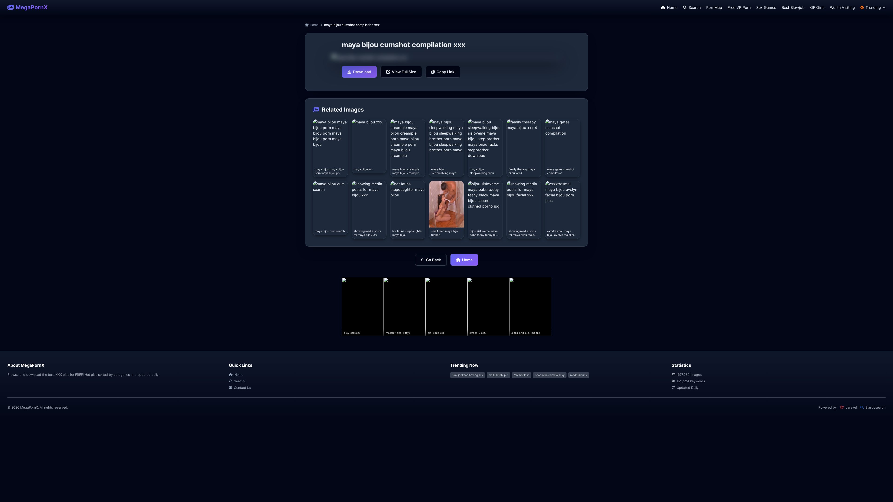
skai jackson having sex (467, 375)
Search (239, 381)
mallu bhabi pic (498, 375)
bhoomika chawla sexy (550, 375)
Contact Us (242, 388)
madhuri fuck (578, 375)
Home (314, 25)
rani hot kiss (521, 375)
